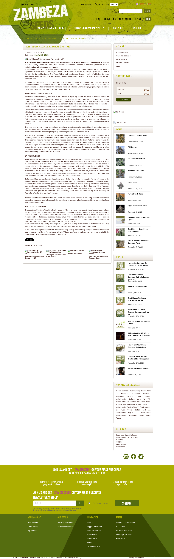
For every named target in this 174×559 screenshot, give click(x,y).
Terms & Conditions (94, 531)
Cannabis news (41, 55)
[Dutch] (150, 4)
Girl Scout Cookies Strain (137, 135)
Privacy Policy (92, 539)
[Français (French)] (140, 4)
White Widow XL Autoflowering (138, 407)
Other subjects (121, 59)
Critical (130, 410)
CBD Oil (137, 28)
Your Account (86, 5)
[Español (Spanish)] (142, 4)
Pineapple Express (124, 396)
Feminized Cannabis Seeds (50, 28)
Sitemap (90, 542)
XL (117, 410)
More (118, 66)
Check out (124, 100)
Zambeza (140, 558)
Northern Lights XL (137, 399)
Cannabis (125, 391)
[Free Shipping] (133, 122)
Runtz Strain (132, 182)
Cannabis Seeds (136, 415)
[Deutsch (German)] (145, 4)
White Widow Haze (137, 402)
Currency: (106, 4)
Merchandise (121, 444)
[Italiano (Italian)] (148, 4)
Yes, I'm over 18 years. (100, 503)
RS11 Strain (132, 147)
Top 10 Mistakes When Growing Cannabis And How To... (138, 312)
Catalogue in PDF (93, 546)
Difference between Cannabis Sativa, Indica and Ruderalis (138, 277)
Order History (33, 527)
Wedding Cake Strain (136, 171)
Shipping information (94, 527)
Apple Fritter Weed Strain (137, 206)
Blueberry (125, 402)
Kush (123, 410)
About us (90, 523)
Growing (118, 28)
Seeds (118, 391)
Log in (32, 4)
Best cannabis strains (65, 527)
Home (27, 39)
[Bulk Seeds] (133, 112)
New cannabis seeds (65, 523)
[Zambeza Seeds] (36, 13)
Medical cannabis (122, 63)
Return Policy (92, 535)
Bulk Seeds (120, 447)
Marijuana (146, 394)
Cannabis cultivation (123, 56)
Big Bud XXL (133, 413)
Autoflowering (135, 391)
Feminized (125, 394)
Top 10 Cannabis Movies (137, 286)
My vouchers (32, 531)
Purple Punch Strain (135, 194)
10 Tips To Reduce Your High (139, 368)
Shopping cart (123, 76)
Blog (35, 39)
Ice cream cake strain (136, 159)
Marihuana (136, 394)
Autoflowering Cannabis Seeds (87, 28)
